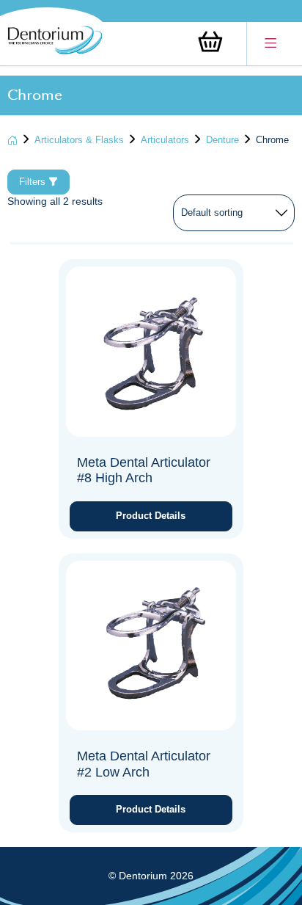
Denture (222, 139)
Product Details (150, 515)
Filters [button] (33, 181)
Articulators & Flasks (79, 139)
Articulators (165, 139)
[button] (270, 43)
